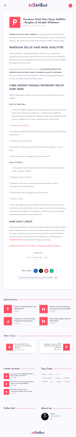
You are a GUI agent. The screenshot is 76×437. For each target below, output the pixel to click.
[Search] (70, 5)
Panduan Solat (38, 257)
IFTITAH (25, 125)
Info (29, 257)
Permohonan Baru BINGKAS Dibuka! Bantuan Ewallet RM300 (22, 374)
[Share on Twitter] (41, 271)
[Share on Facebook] (36, 271)
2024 (44, 374)
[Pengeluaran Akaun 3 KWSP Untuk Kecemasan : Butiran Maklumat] (56, 347)
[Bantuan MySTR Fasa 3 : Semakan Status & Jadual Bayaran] (20, 347)
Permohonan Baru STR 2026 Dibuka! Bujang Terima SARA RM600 (22, 382)
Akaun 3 (67, 381)
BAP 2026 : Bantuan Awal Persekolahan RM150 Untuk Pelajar (22, 390)
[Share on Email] (46, 271)
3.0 (57, 374)
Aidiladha (67, 378)
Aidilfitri (45, 381)
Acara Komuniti (48, 378)
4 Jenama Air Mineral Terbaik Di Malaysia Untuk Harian (24, 320)
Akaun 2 (59, 381)
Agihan (58, 378)
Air (52, 381)
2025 (51, 374)
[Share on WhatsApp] (52, 271)
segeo (53, 414)
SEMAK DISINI (15, 240)
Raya (46, 257)
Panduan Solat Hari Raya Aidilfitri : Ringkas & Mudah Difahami (34, 246)
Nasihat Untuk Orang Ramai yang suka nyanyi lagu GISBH (60, 308)
